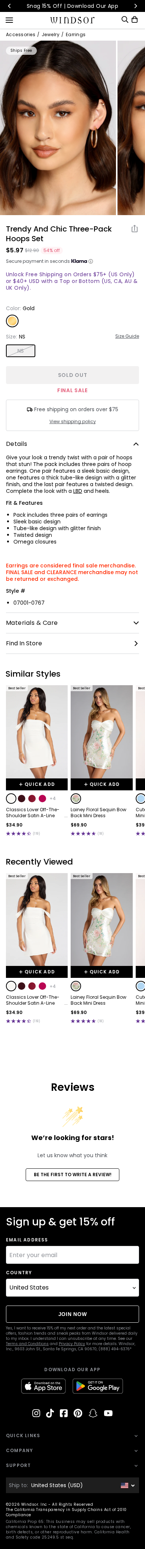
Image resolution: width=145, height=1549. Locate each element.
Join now (72, 1314)
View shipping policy (72, 422)
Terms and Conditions (27, 1344)
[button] (11, 798)
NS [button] (20, 351)
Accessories (20, 35)
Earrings (76, 35)
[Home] (72, 20)
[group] (58, 128)
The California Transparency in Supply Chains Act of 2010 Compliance (66, 1512)
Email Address (27, 1240)
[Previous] (9, 6)
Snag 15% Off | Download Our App (73, 6)
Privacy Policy (72, 1344)
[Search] (125, 19)
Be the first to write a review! (73, 1174)
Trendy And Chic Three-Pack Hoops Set (59, 233)
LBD (77, 491)
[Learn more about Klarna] (90, 261)
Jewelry (50, 35)
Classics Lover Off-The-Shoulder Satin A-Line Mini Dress (32, 813)
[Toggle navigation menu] (9, 19)
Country (19, 1273)
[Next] (135, 6)
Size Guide (127, 336)
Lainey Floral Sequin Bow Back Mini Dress (98, 813)
